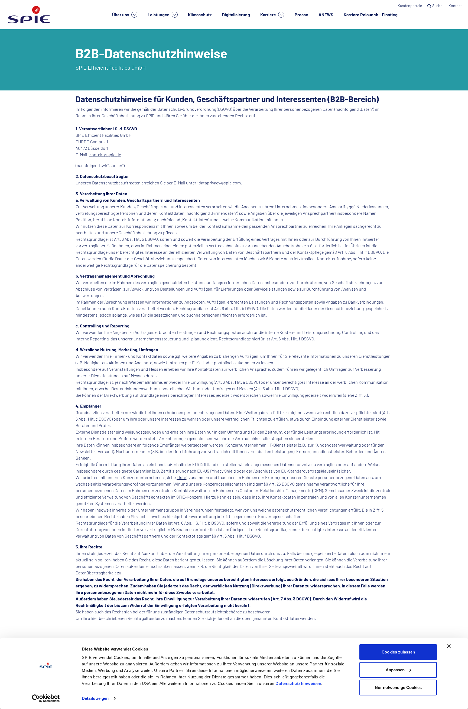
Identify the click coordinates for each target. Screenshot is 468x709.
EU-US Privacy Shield (216, 470)
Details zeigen (95, 698)
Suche (437, 5)
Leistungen (159, 14)
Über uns (121, 14)
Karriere (268, 14)
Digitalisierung (236, 14)
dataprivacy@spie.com (220, 182)
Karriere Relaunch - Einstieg (371, 14)
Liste (181, 477)
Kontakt (455, 5)
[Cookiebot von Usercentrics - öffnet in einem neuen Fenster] (46, 698)
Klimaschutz (200, 14)
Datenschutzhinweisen (298, 683)
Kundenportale (410, 5)
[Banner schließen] (449, 646)
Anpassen (395, 669)
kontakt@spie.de (105, 154)
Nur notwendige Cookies (398, 687)
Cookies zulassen (398, 652)
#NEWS (325, 14)
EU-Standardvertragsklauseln (309, 470)
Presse (301, 14)
